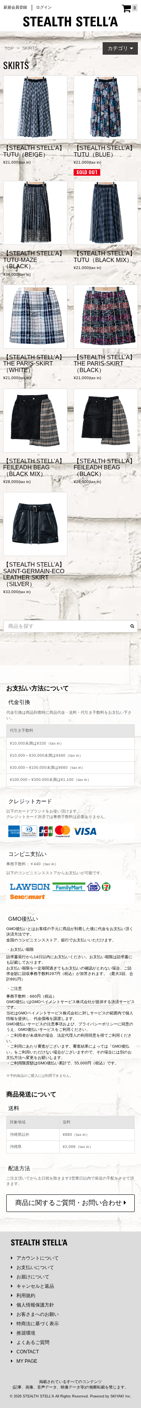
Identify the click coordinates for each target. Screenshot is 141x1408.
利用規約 (25, 1295)
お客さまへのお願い (37, 1314)
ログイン (44, 7)
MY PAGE (26, 1361)
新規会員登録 (15, 7)
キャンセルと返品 (35, 1286)
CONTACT (27, 1352)
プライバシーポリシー (98, 1024)
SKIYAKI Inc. (121, 1396)
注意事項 (55, 1024)
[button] (120, 48)
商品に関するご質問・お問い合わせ (69, 1203)
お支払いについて (35, 1267)
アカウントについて (37, 1258)
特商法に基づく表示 (37, 1323)
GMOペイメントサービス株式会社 (48, 1013)
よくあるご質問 (32, 1342)
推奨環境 (25, 1333)
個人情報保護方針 (35, 1305)
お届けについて (32, 1277)
